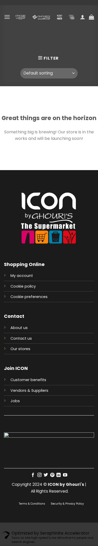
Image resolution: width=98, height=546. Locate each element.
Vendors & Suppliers (29, 390)
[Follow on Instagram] (39, 475)
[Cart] (91, 17)
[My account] (82, 17)
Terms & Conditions (32, 504)
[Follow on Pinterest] (52, 475)
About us (19, 327)
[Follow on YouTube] (65, 475)
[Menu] (7, 16)
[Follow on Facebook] (33, 475)
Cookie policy (23, 286)
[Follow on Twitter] (46, 475)
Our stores (20, 348)
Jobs (15, 401)
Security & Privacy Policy (67, 504)
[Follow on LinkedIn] (58, 475)
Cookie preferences (29, 296)
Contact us (21, 338)
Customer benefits (28, 379)
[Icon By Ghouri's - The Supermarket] (45, 17)
